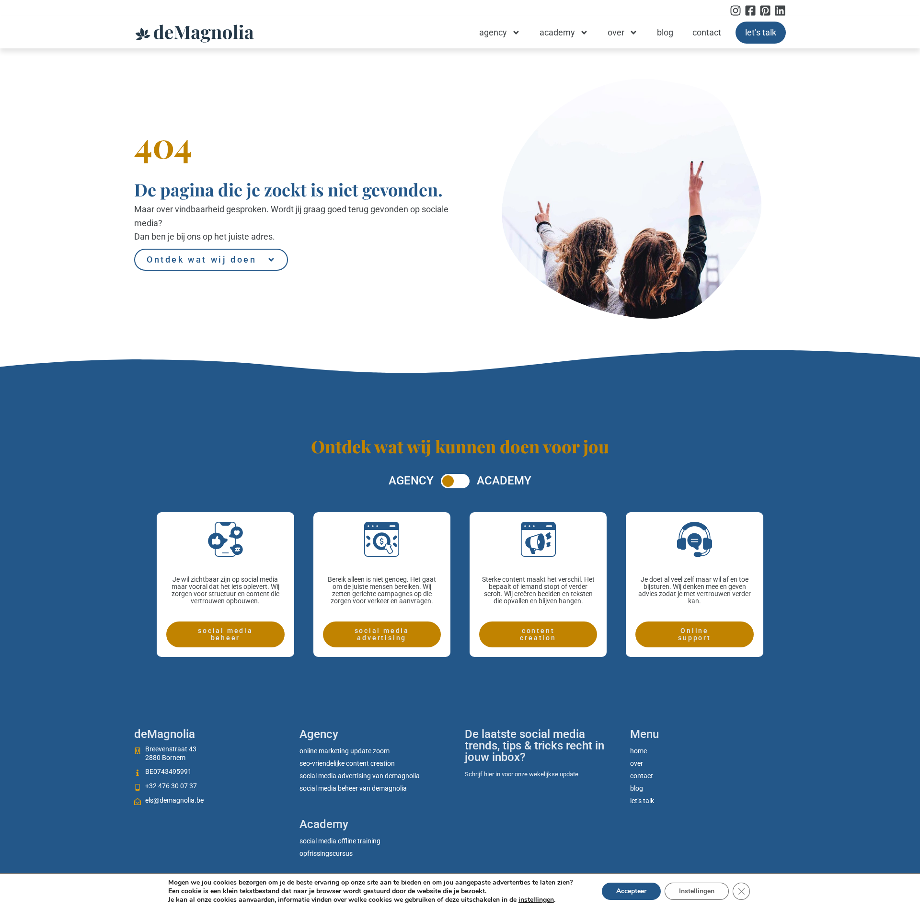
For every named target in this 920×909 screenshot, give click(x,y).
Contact (706, 32)
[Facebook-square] (750, 10)
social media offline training (339, 841)
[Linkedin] (780, 10)
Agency (493, 32)
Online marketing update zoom (344, 751)
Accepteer (631, 891)
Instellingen (696, 891)
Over (616, 32)
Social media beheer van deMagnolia (353, 788)
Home (638, 751)
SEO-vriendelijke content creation (347, 763)
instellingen (536, 900)
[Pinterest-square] (765, 10)
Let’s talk (760, 32)
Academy (557, 32)
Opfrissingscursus (326, 853)
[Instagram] (735, 10)
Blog (665, 32)
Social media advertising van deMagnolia (359, 776)
